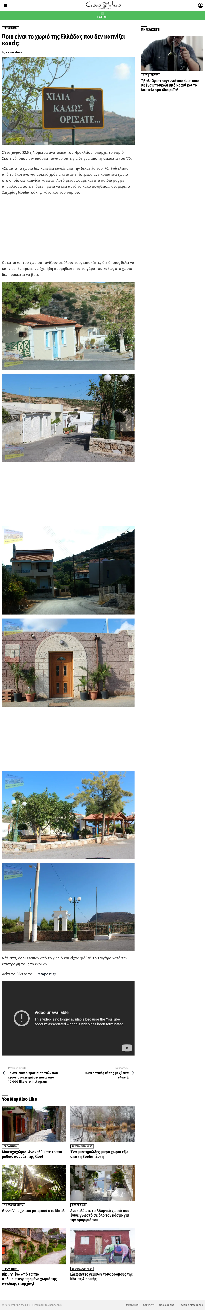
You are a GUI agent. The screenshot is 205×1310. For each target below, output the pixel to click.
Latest (102, 17)
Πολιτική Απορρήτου (191, 1304)
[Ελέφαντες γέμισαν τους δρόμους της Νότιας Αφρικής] (102, 1246)
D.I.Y (145, 75)
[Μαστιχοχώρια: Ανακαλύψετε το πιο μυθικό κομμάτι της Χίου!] (34, 1124)
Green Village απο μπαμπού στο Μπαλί (33, 1210)
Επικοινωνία (132, 1304)
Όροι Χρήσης (166, 1304)
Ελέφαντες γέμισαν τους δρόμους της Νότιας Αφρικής (101, 1276)
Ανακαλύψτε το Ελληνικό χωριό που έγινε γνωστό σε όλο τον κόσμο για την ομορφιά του (99, 1215)
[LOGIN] (200, 5)
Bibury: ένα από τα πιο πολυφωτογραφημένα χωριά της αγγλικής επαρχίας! (29, 1279)
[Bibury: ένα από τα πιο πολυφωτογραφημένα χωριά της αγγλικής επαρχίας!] (34, 1246)
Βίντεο (154, 75)
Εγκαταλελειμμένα (82, 1146)
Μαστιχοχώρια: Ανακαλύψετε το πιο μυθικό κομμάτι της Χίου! (32, 1154)
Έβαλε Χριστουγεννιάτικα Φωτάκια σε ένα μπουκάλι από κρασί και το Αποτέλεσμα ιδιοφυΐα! (170, 85)
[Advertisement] (68, 227)
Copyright (148, 1304)
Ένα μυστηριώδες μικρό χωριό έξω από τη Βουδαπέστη (99, 1154)
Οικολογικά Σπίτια (13, 1205)
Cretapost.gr (45, 974)
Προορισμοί (10, 1146)
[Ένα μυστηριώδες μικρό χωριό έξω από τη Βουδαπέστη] (102, 1124)
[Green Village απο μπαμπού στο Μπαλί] (34, 1183)
